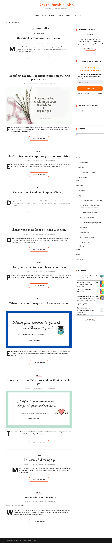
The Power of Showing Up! (39, 460)
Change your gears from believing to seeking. (39, 229)
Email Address (82, 79)
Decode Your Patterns (87, 218)
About (44, 15)
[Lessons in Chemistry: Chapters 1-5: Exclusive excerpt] (102, 284)
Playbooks (81, 191)
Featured (35, 71)
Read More (90, 49)
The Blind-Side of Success (89, 213)
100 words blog (85, 243)
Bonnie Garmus (81, 286)
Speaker (81, 167)
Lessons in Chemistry (84, 290)
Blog (79, 196)
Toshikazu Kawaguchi (83, 277)
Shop (61, 15)
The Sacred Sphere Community (91, 201)
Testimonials (82, 177)
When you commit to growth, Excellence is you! (39, 303)
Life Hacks (83, 228)
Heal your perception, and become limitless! (38, 267)
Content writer (83, 162)
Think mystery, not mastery (39, 497)
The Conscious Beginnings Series (91, 223)
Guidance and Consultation (87, 172)
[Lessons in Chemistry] (102, 291)
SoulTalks (42, 71)
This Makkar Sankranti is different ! (39, 38)
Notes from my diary (39, 34)
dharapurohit (51, 43)
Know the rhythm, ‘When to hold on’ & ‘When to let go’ (39, 382)
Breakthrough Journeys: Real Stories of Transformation (90, 207)
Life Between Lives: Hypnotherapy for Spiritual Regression (86, 310)
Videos (68, 15)
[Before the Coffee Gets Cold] (102, 277)
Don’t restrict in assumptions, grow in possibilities (39, 156)
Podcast (81, 246)
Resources (52, 15)
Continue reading (39, 58)
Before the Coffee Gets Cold (87, 276)
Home (37, 15)
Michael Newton (82, 314)
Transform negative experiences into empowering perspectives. (39, 77)
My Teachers (84, 233)
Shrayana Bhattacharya (84, 305)
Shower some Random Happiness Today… (39, 192)
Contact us (77, 15)
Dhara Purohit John (56, 4)
